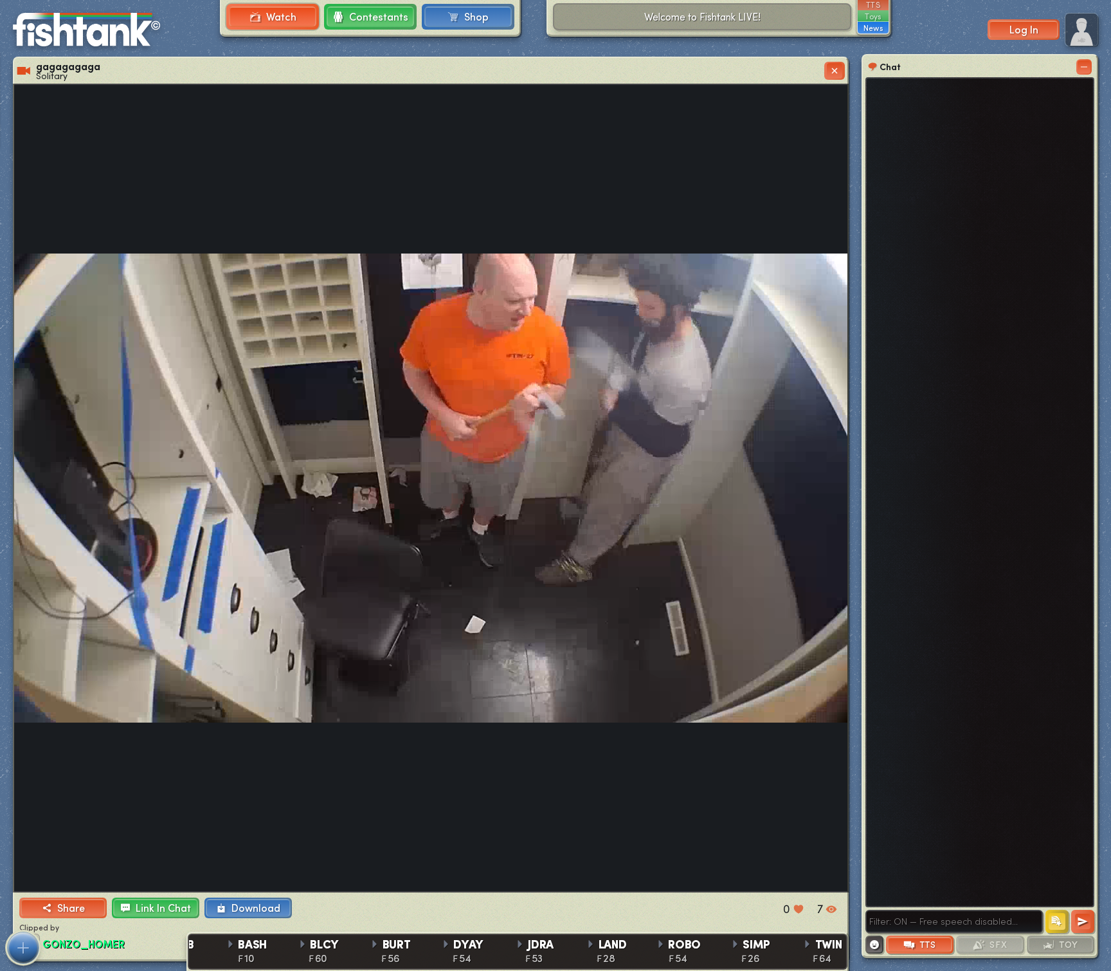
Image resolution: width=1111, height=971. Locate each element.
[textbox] (954, 921)
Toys (873, 16)
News (873, 28)
